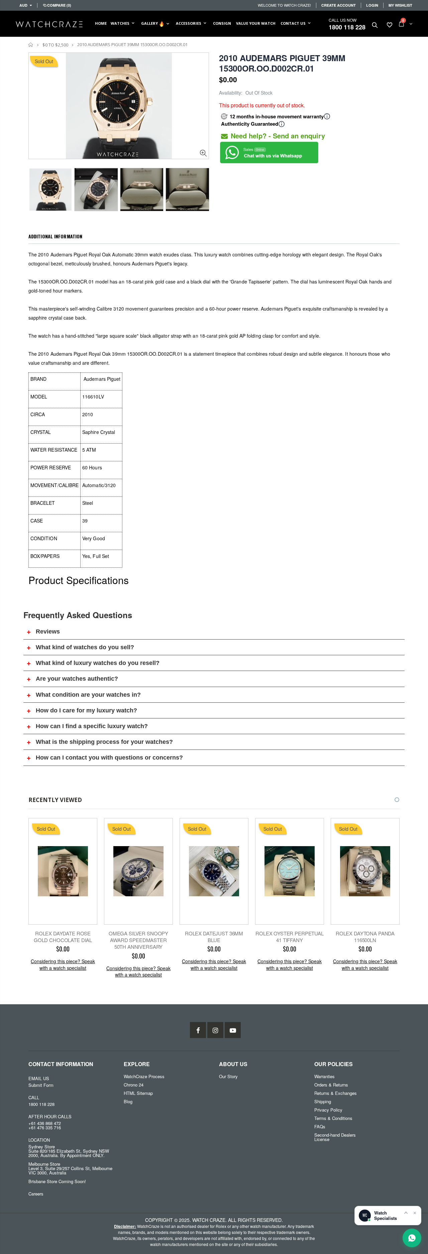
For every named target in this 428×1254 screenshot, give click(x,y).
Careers (35, 1193)
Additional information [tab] (55, 236)
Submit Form (41, 1085)
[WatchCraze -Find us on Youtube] (233, 1030)
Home (30, 44)
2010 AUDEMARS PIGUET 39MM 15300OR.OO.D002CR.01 (282, 63)
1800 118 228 (347, 27)
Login (372, 5)
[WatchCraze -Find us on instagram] (215, 1030)
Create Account (338, 5)
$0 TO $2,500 (55, 45)
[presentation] (35, 187)
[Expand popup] (406, 1212)
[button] (391, 800)
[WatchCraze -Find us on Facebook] (198, 1030)
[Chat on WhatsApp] (412, 1238)
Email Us (38, 1078)
